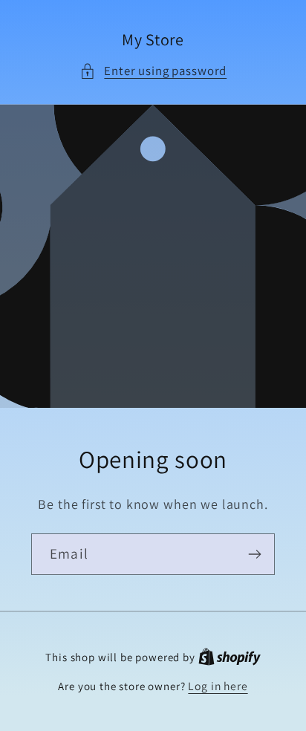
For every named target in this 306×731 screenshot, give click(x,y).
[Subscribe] (254, 554)
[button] (153, 71)
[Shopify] (229, 656)
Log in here (217, 685)
